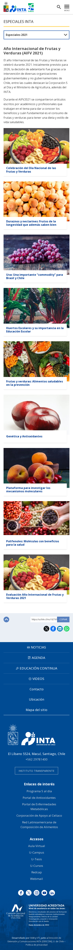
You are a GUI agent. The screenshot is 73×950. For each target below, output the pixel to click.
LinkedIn (60, 629)
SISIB (32, 937)
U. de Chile (58, 941)
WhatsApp (66, 629)
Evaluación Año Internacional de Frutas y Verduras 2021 (35, 596)
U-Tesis (36, 859)
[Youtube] (44, 893)
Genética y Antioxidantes (24, 436)
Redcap (36, 872)
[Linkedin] (52, 893)
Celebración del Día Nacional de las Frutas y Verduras (31, 169)
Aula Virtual (36, 846)
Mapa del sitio (36, 710)
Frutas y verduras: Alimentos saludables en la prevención (34, 383)
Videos (38, 678)
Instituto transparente (36, 770)
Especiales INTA (18, 21)
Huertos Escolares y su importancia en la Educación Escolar (35, 329)
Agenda (38, 657)
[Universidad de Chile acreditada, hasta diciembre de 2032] (36, 915)
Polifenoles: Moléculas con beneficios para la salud (32, 543)
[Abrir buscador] (58, 7)
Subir (6, 619)
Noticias (38, 647)
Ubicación (36, 699)
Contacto (37, 689)
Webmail (36, 879)
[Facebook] (21, 893)
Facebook (53, 629)
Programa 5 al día (39, 791)
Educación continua (38, 668)
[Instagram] (36, 893)
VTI (38, 937)
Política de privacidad (36, 944)
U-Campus (36, 852)
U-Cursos (36, 866)
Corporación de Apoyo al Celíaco (39, 815)
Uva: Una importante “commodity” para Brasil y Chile (34, 276)
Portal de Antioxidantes (39, 798)
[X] (29, 893)
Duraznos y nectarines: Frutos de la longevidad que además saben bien (31, 223)
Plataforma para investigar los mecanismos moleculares (28, 489)
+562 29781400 (36, 759)
